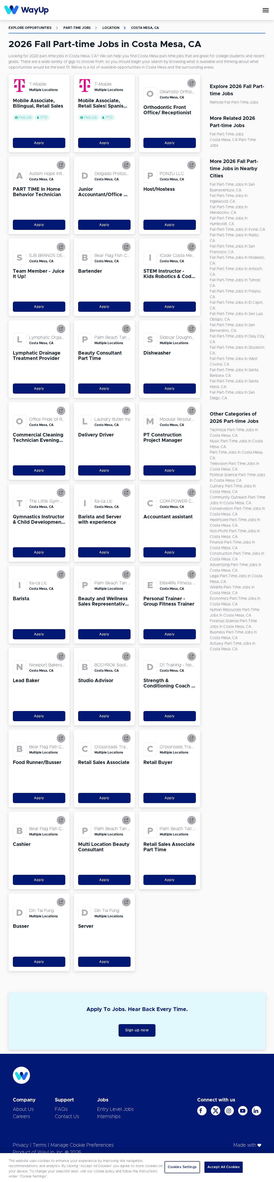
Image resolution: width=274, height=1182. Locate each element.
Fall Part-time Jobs (226, 134)
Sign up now (137, 1030)
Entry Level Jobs (115, 1109)
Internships (109, 1116)
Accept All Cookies (223, 1167)
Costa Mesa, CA (145, 27)
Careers (21, 1116)
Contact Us (67, 1116)
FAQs (61, 1109)
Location (110, 27)
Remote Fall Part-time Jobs (234, 102)
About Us (23, 1109)
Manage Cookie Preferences (82, 1145)
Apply (39, 143)
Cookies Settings (182, 1167)
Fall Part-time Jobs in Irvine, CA (237, 229)
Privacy (21, 1145)
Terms (40, 1145)
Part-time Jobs (77, 27)
